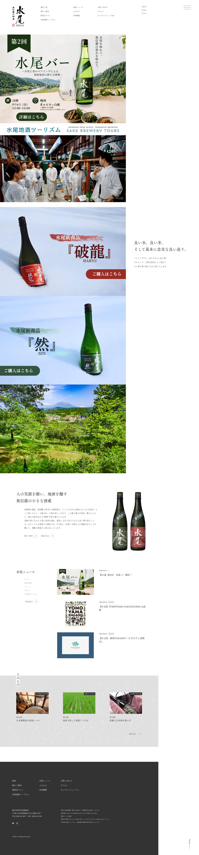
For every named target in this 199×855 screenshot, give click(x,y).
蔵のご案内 (45, 11)
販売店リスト (46, 15)
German (144, 10)
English (144, 7)
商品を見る (45, 535)
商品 (14, 780)
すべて (26, 579)
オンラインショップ (104, 15)
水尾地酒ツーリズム (48, 19)
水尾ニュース (78, 7)
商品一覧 (44, 7)
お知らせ (27, 590)
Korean (144, 13)
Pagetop (190, 841)
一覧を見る (28, 601)
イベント (27, 587)
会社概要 (76, 15)
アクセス (100, 11)
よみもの (76, 11)
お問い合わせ (102, 7)
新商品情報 (28, 583)
